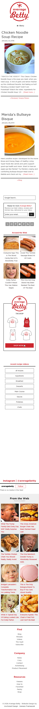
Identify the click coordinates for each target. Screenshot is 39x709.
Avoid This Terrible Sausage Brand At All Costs (27, 255)
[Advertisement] (19, 443)
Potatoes (19, 402)
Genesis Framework (27, 706)
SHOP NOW (19, 345)
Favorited (19, 687)
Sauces (19, 397)
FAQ (19, 660)
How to (19, 684)
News (19, 658)
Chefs (19, 407)
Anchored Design (11, 706)
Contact (19, 663)
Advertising (19, 666)
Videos (19, 639)
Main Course (19, 391)
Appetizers (19, 376)
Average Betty (20, 12)
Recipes (14, 98)
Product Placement (19, 668)
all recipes (19, 370)
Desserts (19, 386)
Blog (20, 180)
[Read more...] (29, 92)
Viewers (19, 681)
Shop (20, 692)
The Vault (19, 642)
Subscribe (19, 644)
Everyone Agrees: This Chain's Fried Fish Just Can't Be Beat (29, 617)
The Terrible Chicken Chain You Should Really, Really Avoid (9, 556)
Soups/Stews (24, 98)
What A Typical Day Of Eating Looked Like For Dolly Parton (10, 617)
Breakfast (19, 381)
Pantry (19, 689)
